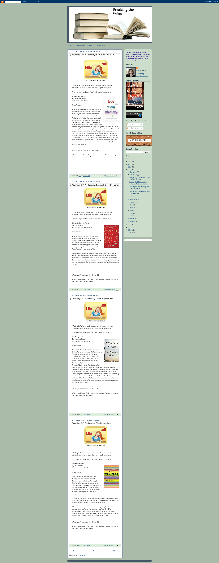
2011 (130, 225)
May (131, 210)
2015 (130, 161)
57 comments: (110, 176)
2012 (130, 169)
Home (70, 46)
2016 (130, 159)
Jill (140, 68)
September (134, 199)
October (133, 197)
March (132, 216)
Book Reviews (100, 46)
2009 (130, 230)
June (132, 208)
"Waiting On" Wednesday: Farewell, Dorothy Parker (95, 185)
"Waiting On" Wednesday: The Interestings (91, 423)
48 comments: (110, 414)
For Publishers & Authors (84, 46)
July (131, 205)
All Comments (133, 128)
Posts (130, 124)
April (131, 213)
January (133, 221)
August (132, 202)
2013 (130, 167)
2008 (130, 233)
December (133, 172)
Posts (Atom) (82, 555)
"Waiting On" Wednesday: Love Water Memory (93, 55)
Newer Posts (73, 551)
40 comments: (110, 545)
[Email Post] (117, 176)
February (133, 218)
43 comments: (110, 290)
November (133, 175)
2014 (130, 164)
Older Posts (117, 551)
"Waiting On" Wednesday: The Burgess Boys (92, 299)
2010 (130, 227)
